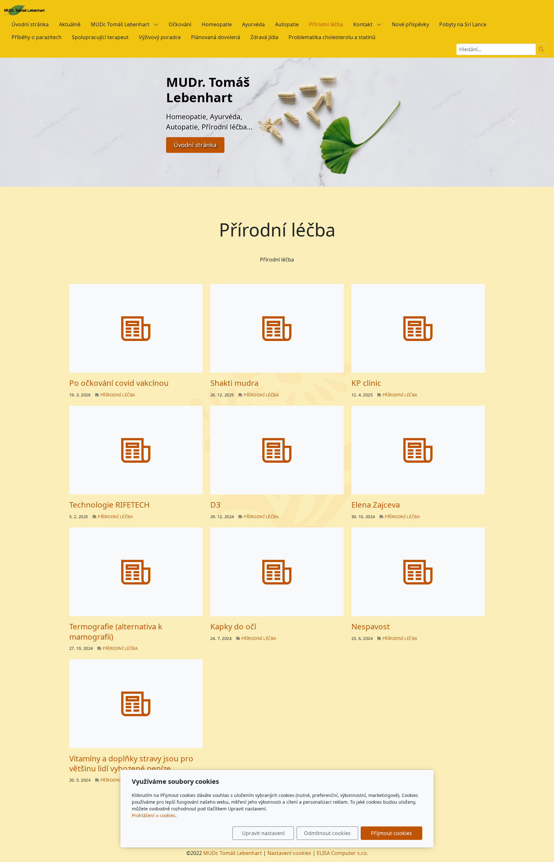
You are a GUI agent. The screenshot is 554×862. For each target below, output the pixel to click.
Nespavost (370, 626)
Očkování (180, 24)
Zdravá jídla (264, 37)
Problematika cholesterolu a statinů (332, 37)
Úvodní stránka (30, 24)
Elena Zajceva (375, 504)
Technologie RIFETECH (109, 504)
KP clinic (366, 382)
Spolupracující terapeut (100, 37)
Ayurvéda (253, 24)
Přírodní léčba (326, 24)
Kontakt (363, 24)
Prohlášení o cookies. (154, 815)
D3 (215, 504)
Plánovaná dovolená (215, 37)
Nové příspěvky (410, 24)
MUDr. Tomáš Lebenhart (121, 24)
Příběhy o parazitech (37, 37)
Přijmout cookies (391, 833)
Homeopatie (217, 24)
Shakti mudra (234, 382)
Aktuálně (69, 24)
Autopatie (287, 24)
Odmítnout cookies (327, 833)
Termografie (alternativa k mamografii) (115, 631)
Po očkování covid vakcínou (119, 382)
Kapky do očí (233, 626)
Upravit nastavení (263, 833)
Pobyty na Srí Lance (462, 24)
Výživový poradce (160, 37)
